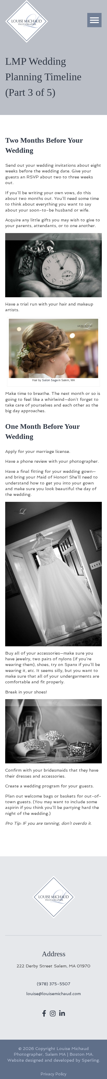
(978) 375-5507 (53, 983)
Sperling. (91, 1060)
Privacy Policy (53, 1074)
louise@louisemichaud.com (53, 993)
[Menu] (94, 20)
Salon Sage (50, 380)
